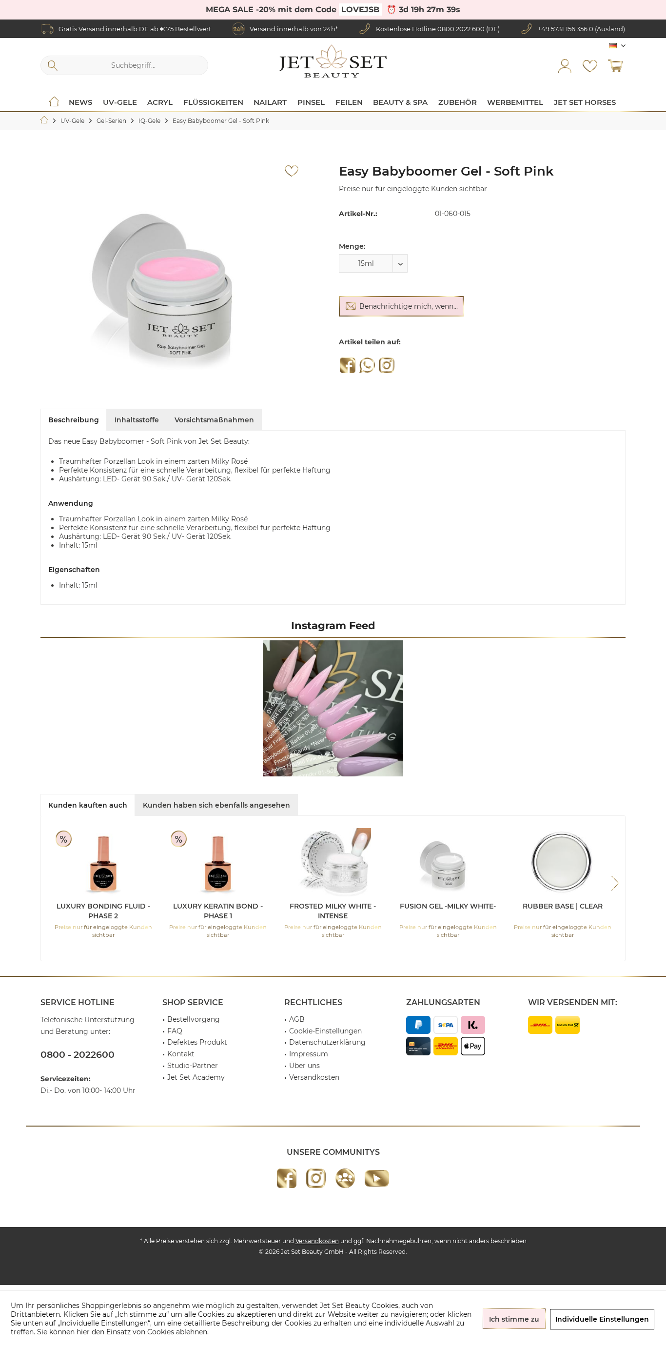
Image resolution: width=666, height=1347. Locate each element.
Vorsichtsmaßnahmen (214, 420)
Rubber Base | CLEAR (563, 906)
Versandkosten (314, 1077)
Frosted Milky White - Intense (333, 911)
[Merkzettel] (590, 65)
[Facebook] (347, 365)
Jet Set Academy (196, 1077)
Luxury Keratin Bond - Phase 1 (218, 911)
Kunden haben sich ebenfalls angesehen (216, 805)
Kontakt (181, 1054)
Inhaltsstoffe (137, 420)
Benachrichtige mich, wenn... (408, 306)
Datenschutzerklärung (327, 1042)
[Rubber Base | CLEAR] (562, 862)
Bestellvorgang (193, 1019)
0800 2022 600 (461, 29)
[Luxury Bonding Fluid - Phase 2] (103, 862)
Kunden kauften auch (87, 805)
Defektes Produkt (197, 1042)
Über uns (304, 1065)
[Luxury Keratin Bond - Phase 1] (218, 862)
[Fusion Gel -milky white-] (448, 862)
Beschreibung (73, 420)
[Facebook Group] (345, 1178)
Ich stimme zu (514, 1319)
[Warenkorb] (615, 65)
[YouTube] (377, 1178)
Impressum (308, 1054)
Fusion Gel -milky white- (448, 906)
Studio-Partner (192, 1065)
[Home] (54, 102)
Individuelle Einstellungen (602, 1319)
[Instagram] (386, 365)
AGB (297, 1019)
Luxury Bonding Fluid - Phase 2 (103, 911)
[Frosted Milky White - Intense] (333, 862)
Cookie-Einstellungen (325, 1031)
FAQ (174, 1031)
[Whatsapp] (367, 365)
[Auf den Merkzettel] (291, 171)
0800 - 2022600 (77, 1054)
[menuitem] (615, 65)
